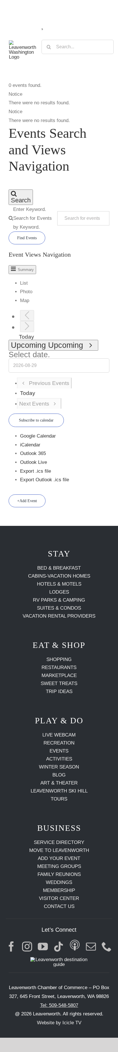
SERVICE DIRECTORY (59, 842)
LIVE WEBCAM (59, 735)
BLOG (59, 775)
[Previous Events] (27, 315)
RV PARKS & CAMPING (59, 600)
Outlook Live (33, 462)
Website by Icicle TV (59, 1022)
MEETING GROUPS (59, 866)
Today (26, 337)
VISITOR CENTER (59, 898)
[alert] (59, 98)
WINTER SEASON (59, 767)
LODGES (59, 592)
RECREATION (59, 743)
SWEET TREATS (59, 683)
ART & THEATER (59, 783)
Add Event (28, 501)
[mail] (91, 946)
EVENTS (59, 751)
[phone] (107, 946)
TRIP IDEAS (59, 691)
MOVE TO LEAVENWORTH (59, 850)
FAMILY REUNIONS (59, 874)
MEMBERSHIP (59, 890)
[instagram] (27, 946)
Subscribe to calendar (36, 420)
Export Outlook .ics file (44, 479)
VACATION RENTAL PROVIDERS (59, 616)
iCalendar (30, 445)
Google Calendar (38, 436)
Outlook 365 (33, 453)
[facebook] (11, 946)
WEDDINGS (59, 882)
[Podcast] (74, 946)
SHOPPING (59, 659)
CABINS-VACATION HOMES (59, 576)
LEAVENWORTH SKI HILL (59, 791)
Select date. (29, 354)
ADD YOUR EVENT (59, 858)
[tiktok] (59, 946)
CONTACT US (59, 906)
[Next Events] (27, 326)
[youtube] (43, 946)
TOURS (59, 799)
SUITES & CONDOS (59, 608)
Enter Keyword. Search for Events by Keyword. (32, 218)
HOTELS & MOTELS (59, 584)
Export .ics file (35, 471)
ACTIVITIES (59, 759)
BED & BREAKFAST (59, 568)
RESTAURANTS (59, 667)
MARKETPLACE (59, 675)
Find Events (27, 238)
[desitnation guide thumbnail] (59, 959)
